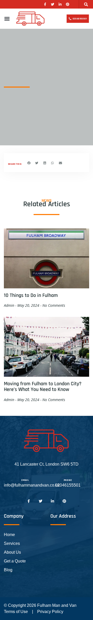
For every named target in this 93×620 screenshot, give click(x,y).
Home (9, 534)
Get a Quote (15, 561)
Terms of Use (16, 611)
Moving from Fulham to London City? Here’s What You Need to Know (42, 386)
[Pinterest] (67, 4)
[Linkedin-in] (60, 4)
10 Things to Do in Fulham (31, 295)
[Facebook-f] (45, 4)
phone (68, 480)
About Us (12, 552)
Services (12, 543)
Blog (8, 570)
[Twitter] (52, 4)
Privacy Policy (50, 611)
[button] (86, 4)
